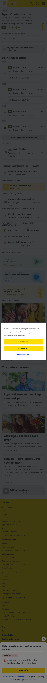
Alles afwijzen (23, 348)
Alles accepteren (23, 342)
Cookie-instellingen (24, 354)
